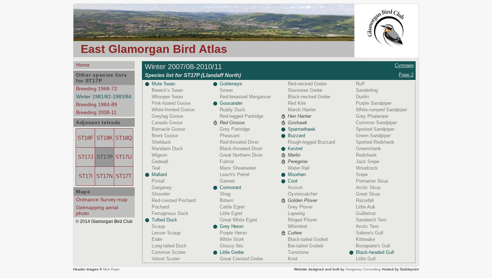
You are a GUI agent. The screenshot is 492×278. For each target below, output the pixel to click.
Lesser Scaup (166, 233)
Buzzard (296, 135)
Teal (156, 168)
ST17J (85, 157)
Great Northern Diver (241, 155)
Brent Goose (165, 135)
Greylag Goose (167, 116)
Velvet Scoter (166, 258)
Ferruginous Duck (170, 213)
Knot (293, 258)
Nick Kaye (111, 269)
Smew (226, 90)
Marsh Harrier (302, 109)
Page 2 (406, 74)
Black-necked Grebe (309, 96)
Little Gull (366, 258)
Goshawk (297, 122)
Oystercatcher (302, 194)
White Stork (232, 239)
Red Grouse (232, 122)
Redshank (366, 155)
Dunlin (362, 96)
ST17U (123, 157)
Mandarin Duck (167, 148)
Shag (225, 194)
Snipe (362, 174)
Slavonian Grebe (305, 90)
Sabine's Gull (369, 233)
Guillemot (366, 213)
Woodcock (367, 168)
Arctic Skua (368, 187)
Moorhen (297, 174)
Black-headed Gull (375, 252)
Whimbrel (297, 226)
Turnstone (298, 252)
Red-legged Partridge (241, 116)
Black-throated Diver (241, 148)
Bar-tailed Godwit (305, 245)
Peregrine (298, 161)
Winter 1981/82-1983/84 (103, 96)
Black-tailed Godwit (308, 239)
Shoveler (161, 194)
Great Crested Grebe (241, 258)
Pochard (160, 207)
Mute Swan (163, 83)
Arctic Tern (367, 226)
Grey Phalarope (372, 116)
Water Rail (298, 168)
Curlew (295, 233)
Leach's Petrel (234, 174)
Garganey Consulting (363, 269)
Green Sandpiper (373, 135)
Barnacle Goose (168, 129)
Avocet (295, 187)
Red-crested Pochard (174, 200)
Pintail (158, 181)
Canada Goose (167, 122)
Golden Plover (302, 200)
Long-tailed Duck (169, 245)
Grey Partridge (235, 129)
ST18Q (123, 138)
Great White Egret (238, 220)
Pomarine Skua (372, 181)
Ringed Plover (302, 220)
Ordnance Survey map (102, 199)
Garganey (162, 187)
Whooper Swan (167, 96)
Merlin (294, 155)
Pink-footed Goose (171, 103)
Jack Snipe (367, 161)
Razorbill (365, 200)
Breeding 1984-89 (96, 104)
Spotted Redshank (375, 142)
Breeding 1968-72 (96, 88)
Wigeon (159, 155)
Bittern (226, 200)
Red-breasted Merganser (245, 96)
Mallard (159, 174)
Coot (293, 181)
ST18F (85, 138)
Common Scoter (168, 252)
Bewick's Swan (167, 90)
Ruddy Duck (232, 109)
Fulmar (227, 161)
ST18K (105, 138)
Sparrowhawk (302, 129)
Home (83, 65)
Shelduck (161, 142)
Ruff (360, 83)
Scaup (158, 226)
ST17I (86, 176)
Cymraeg (404, 65)
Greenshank (368, 148)
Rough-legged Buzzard (311, 142)
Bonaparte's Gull (373, 245)
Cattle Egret (232, 207)
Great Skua (368, 194)
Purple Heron (233, 233)
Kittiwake (365, 239)
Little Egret (231, 213)
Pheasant (230, 135)
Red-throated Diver (239, 142)
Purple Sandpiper (374, 103)
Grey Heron (231, 226)
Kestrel (295, 148)
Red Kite (297, 103)
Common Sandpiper (376, 122)
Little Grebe (232, 252)
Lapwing (296, 213)
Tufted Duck (164, 220)
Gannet (227, 181)
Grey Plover (300, 207)
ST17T (123, 176)
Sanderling (367, 90)
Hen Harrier (299, 116)
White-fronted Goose (173, 109)
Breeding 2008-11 (96, 112)
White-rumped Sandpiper (381, 109)
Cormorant (230, 187)
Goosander (231, 103)
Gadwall (160, 161)
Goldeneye (231, 83)
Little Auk (365, 207)
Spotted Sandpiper (375, 129)
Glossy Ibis (231, 245)
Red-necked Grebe (307, 83)
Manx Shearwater (238, 168)
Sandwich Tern (371, 220)
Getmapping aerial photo (97, 210)
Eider (157, 239)
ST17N (104, 176)
